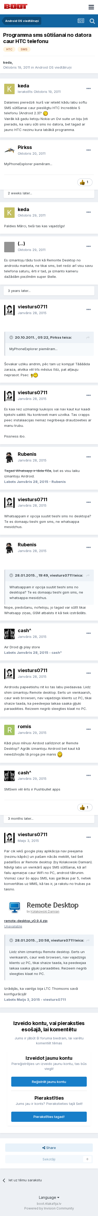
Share (50, 1148)
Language (48, 1197)
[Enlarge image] (45, 113)
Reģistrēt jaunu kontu (49, 1082)
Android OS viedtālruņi (53, 67)
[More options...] (88, 89)
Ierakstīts (39, 91)
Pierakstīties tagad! (49, 1117)
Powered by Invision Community (49, 1208)
